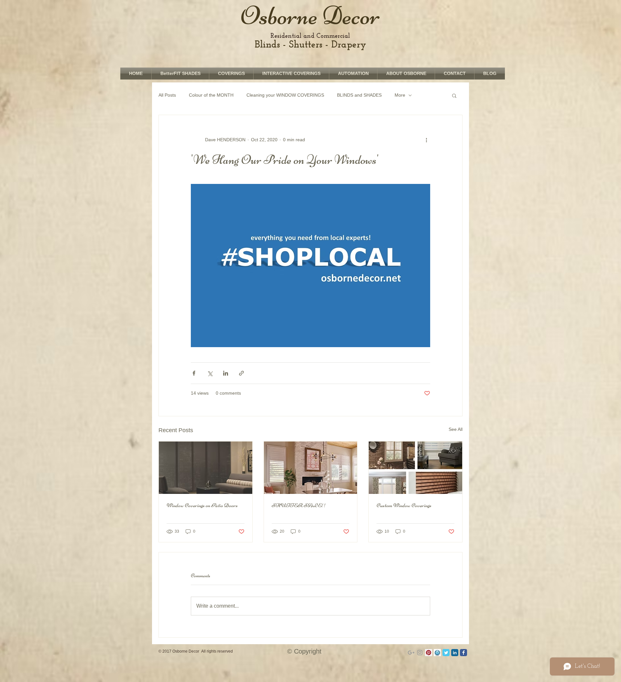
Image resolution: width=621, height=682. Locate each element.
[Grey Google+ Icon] (411, 652)
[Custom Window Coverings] (415, 468)
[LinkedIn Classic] (454, 652)
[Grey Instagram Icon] (419, 652)
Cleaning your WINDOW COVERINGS (285, 95)
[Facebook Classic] (463, 652)
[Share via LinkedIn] (226, 373)
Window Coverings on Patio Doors (202, 505)
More (400, 95)
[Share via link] (241, 373)
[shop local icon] (437, 652)
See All (456, 429)
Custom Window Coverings (403, 505)
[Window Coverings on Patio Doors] (205, 468)
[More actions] (426, 140)
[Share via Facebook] (194, 373)
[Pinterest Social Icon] (428, 652)
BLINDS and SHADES (359, 95)
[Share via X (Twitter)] (210, 373)
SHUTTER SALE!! (299, 505)
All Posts (167, 95)
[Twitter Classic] (446, 652)
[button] (454, 95)
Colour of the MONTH (211, 95)
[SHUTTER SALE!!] (310, 468)
